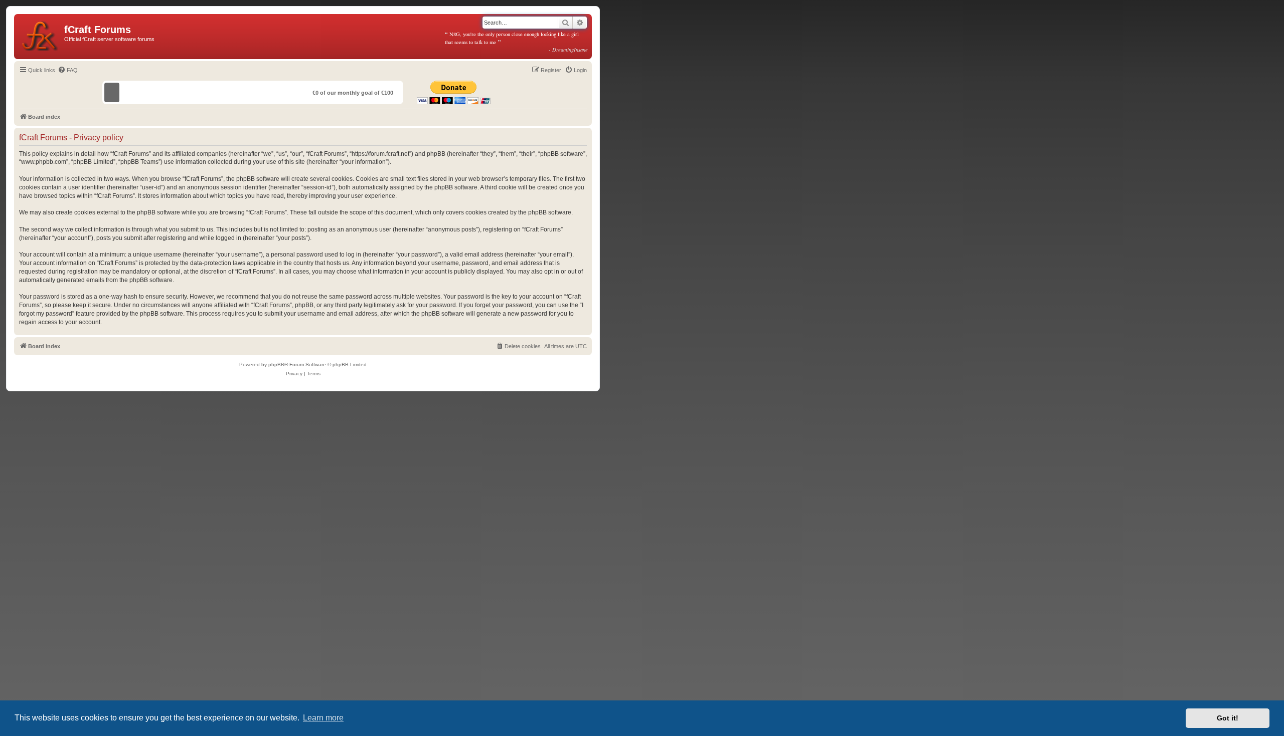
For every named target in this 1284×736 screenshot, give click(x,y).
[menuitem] (68, 70)
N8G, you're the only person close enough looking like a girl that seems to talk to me (516, 41)
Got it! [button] (1227, 718)
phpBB (276, 364)
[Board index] (40, 34)
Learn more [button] (323, 717)
